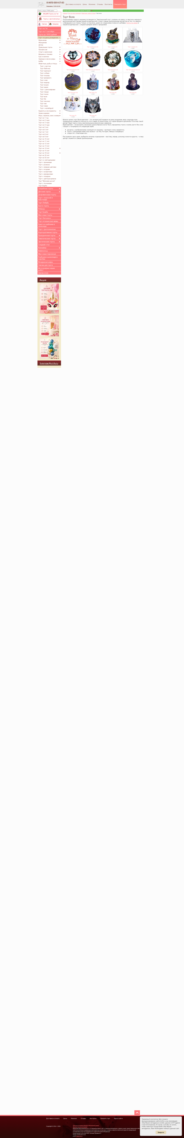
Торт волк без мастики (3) (93, 69)
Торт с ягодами (44, 169)
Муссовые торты (45, 215)
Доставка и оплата (73, 4)
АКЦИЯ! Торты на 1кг (51, 14)
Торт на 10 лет (44, 139)
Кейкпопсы (43, 250)
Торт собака (44, 73)
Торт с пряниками (45, 162)
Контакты (108, 4)
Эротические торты (49, 241)
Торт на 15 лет (44, 150)
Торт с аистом (45, 66)
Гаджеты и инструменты (50, 111)
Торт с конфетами (45, 171)
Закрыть (161, 1132)
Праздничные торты (49, 235)
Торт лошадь (45, 75)
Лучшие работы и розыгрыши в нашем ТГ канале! (76, 10)
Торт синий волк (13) (92, 46)
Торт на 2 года (44, 120)
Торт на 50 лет (44, 157)
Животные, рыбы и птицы (49, 63)
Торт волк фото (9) (113, 69)
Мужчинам (50, 40)
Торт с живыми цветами (47, 167)
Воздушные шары (45, 262)
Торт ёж (43, 99)
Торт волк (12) (93, 92)
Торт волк (43, 96)
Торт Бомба (43, 212)
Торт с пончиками (45, 183)
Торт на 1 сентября (46, 31)
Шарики (55, 24)
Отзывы (100, 4)
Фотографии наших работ (46, 269)
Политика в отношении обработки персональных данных (86, 1125)
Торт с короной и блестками (45, 198)
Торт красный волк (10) (73, 69)
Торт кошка (44, 85)
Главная (65, 13)
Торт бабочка (45, 68)
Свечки (44, 24)
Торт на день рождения (49, 37)
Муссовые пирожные (47, 254)
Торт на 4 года (44, 125)
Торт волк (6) (132, 92)
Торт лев (43, 103)
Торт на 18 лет (50, 153)
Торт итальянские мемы (48, 221)
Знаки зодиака (50, 113)
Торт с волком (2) (132, 46)
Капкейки (49, 247)
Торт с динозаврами (47, 89)
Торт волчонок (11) (73, 92)
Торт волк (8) (112, 92)
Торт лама (44, 106)
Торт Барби (43, 185)
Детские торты (49, 191)
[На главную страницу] (41, 4)
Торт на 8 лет (43, 134)
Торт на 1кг (43, 28)
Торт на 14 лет (50, 148)
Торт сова (43, 80)
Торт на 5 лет (43, 127)
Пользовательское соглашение (80, 1127)
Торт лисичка (45, 101)
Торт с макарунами (46, 174)
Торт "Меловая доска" (47, 181)
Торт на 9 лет (43, 136)
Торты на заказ (132, 23)
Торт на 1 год (43, 118)
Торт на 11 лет (44, 141)
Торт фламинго (45, 78)
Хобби (50, 61)
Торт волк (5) (72, 115)
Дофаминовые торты (47, 194)
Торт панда (44, 92)
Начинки (92, 4)
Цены (85, 4)
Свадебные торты (49, 188)
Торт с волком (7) (112, 46)
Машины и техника (50, 54)
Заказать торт (120, 4)
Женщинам (50, 42)
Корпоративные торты (47, 232)
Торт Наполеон (44, 218)
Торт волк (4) (92, 115)
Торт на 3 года (44, 122)
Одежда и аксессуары (50, 59)
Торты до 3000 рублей (47, 34)
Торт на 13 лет (44, 146)
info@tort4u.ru (79, 1136)
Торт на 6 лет (43, 129)
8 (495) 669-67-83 (55, 2)
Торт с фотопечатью (47, 229)
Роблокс (49, 208)
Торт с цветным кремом (47, 178)
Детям (41, 45)
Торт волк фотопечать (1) (133, 69)
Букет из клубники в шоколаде (46, 225)
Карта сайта (118, 1118)
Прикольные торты (50, 47)
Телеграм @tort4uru (49, 363)
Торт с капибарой (46, 108)
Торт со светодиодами (47, 160)
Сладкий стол (44, 244)
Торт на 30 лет (44, 155)
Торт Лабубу (43, 202)
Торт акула (44, 87)
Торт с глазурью (44, 176)
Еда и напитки (50, 56)
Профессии (50, 49)
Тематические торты (49, 238)
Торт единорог (45, 71)
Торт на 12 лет (44, 143)
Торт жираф (44, 82)
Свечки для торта (45, 265)
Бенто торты (43, 205)
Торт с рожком (44, 164)
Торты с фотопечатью (51, 19)
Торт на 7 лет (43, 132)
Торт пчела (44, 94)
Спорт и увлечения (50, 52)
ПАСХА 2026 (43, 273)
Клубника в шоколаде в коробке (47, 258)
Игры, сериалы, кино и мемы (50, 115)
